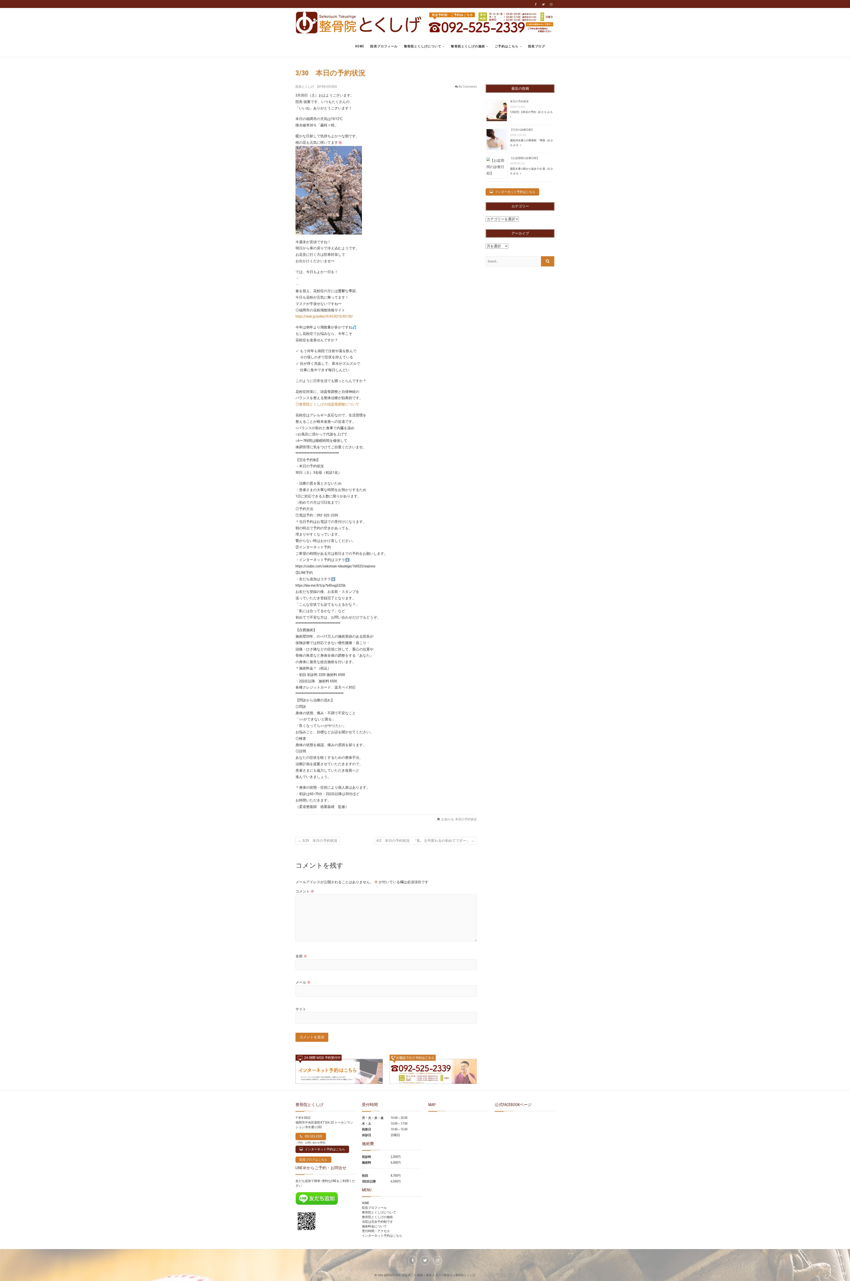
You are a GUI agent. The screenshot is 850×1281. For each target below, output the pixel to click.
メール (303, 982)
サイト (301, 1009)
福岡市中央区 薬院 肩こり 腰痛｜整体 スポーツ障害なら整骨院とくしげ (429, 1275)
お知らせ (447, 819)
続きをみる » (531, 143)
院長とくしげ (305, 86)
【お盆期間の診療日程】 (524, 158)
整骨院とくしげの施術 (468, 46)
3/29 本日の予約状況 (317, 840)
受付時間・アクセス (376, 1231)
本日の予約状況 (466, 819)
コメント (305, 891)
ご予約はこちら (507, 46)
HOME (359, 46)
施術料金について (374, 1226)
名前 (301, 956)
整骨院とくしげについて (422, 46)
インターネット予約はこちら (382, 1235)
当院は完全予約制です (377, 1221)
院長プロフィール (384, 46)
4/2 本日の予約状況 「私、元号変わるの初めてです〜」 (425, 840)
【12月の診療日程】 (522, 129)
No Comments (468, 86)
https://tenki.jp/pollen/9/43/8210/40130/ (324, 316)
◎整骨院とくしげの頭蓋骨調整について (327, 404)
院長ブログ (536, 46)
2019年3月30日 (327, 86)
